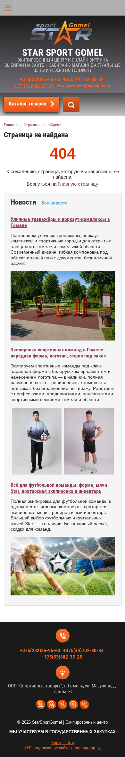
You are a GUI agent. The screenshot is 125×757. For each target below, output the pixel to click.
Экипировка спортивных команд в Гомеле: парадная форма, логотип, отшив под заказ (58, 353)
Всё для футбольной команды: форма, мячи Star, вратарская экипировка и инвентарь (59, 488)
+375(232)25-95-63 (40, 79)
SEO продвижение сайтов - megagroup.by (62, 747)
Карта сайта (62, 742)
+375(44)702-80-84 (83, 79)
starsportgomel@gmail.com (83, 86)
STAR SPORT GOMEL (62, 52)
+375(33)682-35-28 (33, 86)
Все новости (54, 203)
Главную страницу (78, 184)
